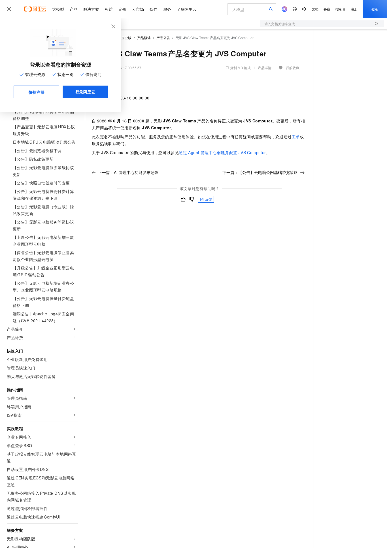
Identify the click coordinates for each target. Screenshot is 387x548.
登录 (374, 9)
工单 (296, 136)
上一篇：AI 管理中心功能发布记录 (128, 172)
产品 (74, 9)
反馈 (208, 199)
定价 (122, 9)
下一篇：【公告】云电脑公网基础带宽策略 (260, 172)
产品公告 (163, 37)
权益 (109, 9)
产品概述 (144, 37)
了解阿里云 (187, 9)
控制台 (340, 9)
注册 (354, 9)
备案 (327, 9)
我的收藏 (292, 67)
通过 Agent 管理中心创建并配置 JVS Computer (222, 152)
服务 (167, 9)
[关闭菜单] (9, 9)
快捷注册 (36, 92)
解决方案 (91, 9)
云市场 (138, 9)
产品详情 (264, 67)
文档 (315, 9)
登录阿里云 (85, 92)
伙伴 (154, 9)
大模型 (58, 9)
